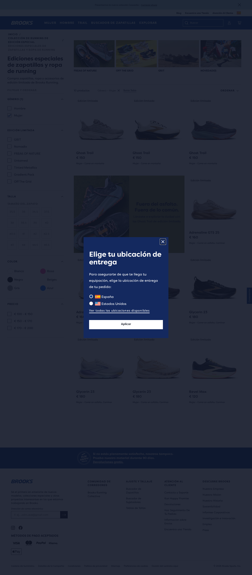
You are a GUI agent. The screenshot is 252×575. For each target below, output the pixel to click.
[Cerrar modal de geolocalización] (163, 241)
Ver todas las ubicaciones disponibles (119, 310)
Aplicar (126, 324)
